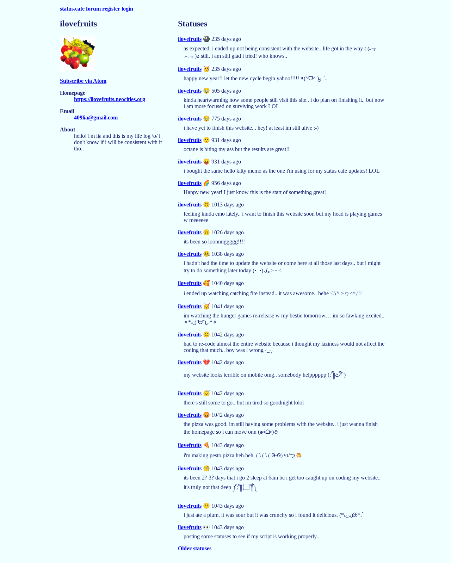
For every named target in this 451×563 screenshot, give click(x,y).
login (127, 9)
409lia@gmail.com (96, 117)
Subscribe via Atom (83, 81)
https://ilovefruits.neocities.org (109, 99)
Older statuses (194, 548)
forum (93, 9)
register (111, 9)
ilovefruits (190, 39)
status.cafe (72, 9)
